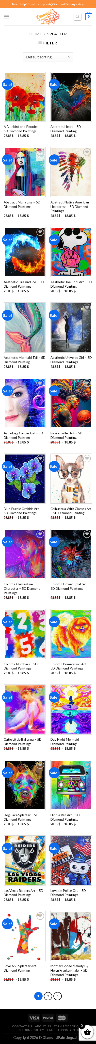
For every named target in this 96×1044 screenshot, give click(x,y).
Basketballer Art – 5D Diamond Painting (66, 435)
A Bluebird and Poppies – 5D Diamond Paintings (22, 129)
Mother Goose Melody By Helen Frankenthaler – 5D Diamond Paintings (69, 970)
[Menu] (7, 17)
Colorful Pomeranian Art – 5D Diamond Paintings (69, 666)
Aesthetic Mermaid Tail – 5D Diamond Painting (25, 360)
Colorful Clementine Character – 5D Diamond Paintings (22, 588)
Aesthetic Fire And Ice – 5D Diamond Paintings (24, 284)
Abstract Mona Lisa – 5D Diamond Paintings (22, 204)
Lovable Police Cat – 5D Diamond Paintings (68, 893)
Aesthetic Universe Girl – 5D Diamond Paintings (71, 360)
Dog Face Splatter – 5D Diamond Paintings (21, 817)
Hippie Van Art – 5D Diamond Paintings (65, 817)
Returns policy (31, 1030)
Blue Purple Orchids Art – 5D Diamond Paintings (23, 511)
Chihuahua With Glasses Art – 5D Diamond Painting (71, 511)
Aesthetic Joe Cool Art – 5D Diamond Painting (71, 284)
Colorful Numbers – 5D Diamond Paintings (21, 666)
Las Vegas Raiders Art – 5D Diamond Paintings (23, 893)
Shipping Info (68, 1030)
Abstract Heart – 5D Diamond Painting (65, 129)
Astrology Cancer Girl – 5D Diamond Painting (23, 435)
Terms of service (68, 1026)
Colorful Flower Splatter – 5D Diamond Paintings (69, 586)
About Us (43, 1026)
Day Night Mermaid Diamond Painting (64, 741)
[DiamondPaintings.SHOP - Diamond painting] (48, 16)
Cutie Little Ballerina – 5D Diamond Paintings (23, 741)
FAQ (50, 1030)
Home (35, 33)
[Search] (78, 17)
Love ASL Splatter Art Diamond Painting (20, 968)
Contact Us (22, 1026)
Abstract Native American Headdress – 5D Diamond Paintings (69, 206)
